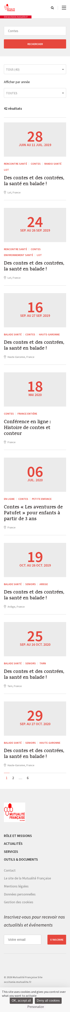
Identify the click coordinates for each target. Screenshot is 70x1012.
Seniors (30, 584)
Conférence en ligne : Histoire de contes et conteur (27, 428)
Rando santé (52, 163)
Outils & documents (21, 859)
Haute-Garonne (49, 334)
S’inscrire (56, 939)
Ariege (43, 584)
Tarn (42, 663)
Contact (10, 870)
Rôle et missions (18, 835)
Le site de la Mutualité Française (27, 878)
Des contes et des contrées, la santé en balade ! (34, 181)
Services (11, 851)
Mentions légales (16, 886)
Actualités (13, 843)
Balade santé (13, 334)
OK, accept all (21, 1000)
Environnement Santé (18, 255)
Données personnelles (20, 894)
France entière (27, 413)
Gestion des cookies (18, 902)
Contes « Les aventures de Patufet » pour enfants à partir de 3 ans (33, 513)
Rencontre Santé (15, 163)
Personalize (35, 1006)
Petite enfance (42, 499)
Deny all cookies (48, 1000)
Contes (36, 163)
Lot (6, 170)
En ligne (9, 499)
